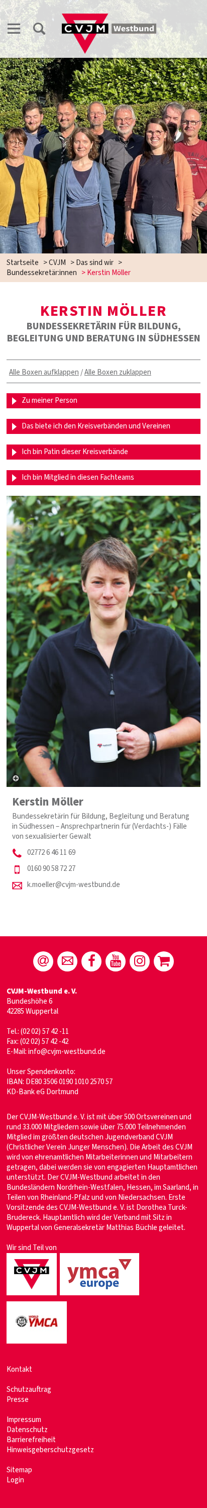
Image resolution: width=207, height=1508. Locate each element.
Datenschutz (27, 1430)
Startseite (23, 262)
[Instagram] (140, 961)
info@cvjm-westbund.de (67, 1051)
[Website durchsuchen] (39, 30)
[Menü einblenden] (14, 30)
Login (15, 1480)
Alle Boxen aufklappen (44, 372)
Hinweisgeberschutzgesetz (50, 1450)
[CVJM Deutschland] (33, 1296)
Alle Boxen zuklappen (117, 372)
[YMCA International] (38, 1344)
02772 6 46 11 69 (51, 852)
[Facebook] (91, 961)
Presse (18, 1399)
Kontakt (19, 1369)
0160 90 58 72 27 (51, 868)
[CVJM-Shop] (164, 961)
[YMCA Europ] (101, 1296)
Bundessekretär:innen (42, 273)
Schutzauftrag (29, 1389)
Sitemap (19, 1470)
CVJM (57, 262)
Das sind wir (95, 262)
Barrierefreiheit (31, 1440)
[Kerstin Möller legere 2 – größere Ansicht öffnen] (103, 641)
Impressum (24, 1419)
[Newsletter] (67, 961)
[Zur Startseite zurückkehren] (109, 18)
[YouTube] (116, 961)
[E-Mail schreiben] (43, 961)
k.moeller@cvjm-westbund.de (73, 884)
